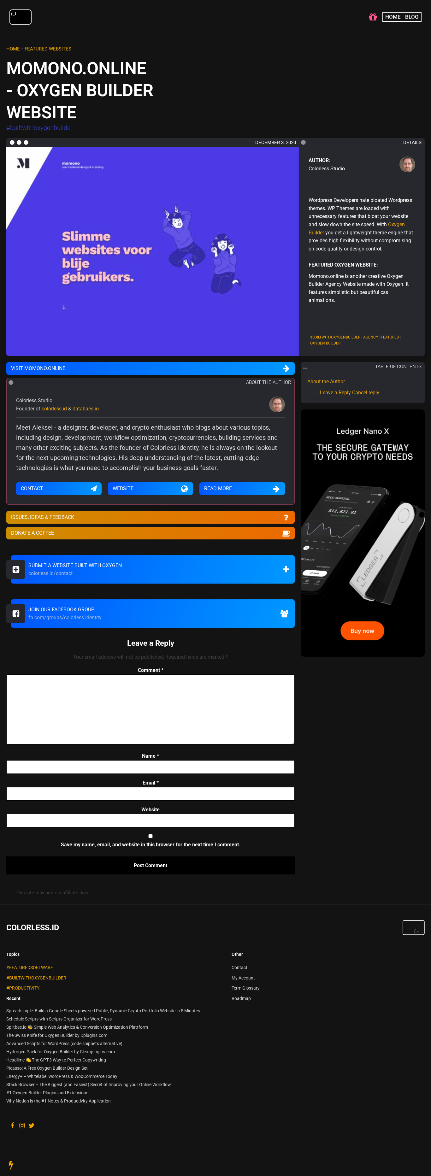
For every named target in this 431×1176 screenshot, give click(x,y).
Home (393, 17)
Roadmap (241, 998)
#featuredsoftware (29, 967)
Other (237, 954)
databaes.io (86, 409)
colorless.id (54, 409)
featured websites (48, 49)
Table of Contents (398, 366)
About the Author (326, 382)
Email (151, 783)
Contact (239, 967)
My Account (243, 977)
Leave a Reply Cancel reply (349, 393)
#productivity (22, 988)
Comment (150, 670)
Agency (370, 337)
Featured (390, 337)
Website (150, 810)
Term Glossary (246, 988)
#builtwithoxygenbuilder (36, 977)
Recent (13, 998)
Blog (412, 17)
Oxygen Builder (325, 343)
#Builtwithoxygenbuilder (335, 337)
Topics (13, 954)
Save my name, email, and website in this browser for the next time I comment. (150, 845)
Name (150, 756)
